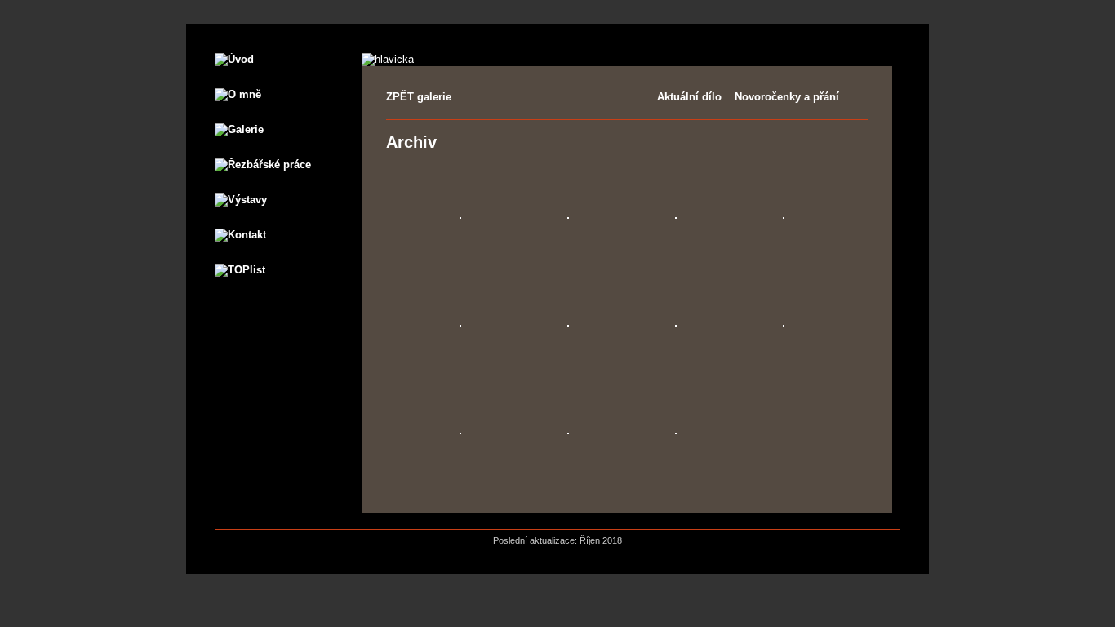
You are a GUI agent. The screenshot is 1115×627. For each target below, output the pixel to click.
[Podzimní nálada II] (568, 217)
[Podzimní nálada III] (676, 217)
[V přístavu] (460, 324)
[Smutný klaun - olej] (676, 432)
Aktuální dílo (689, 97)
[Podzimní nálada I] (460, 217)
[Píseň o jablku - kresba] (676, 324)
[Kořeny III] (568, 432)
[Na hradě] (783, 324)
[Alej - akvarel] (783, 217)
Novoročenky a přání (787, 97)
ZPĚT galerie (418, 97)
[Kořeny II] (460, 432)
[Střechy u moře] (568, 324)
